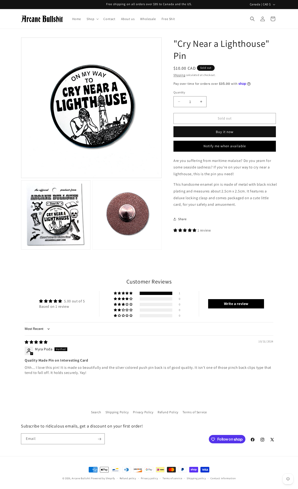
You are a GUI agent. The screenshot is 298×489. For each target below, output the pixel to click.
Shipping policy (196, 478)
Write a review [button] (236, 303)
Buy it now (225, 131)
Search (96, 412)
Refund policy (128, 478)
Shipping (179, 75)
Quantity (179, 92)
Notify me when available (224, 146)
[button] (92, 19)
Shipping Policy (117, 412)
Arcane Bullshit (81, 478)
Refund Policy (168, 412)
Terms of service (172, 478)
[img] (36, 342)
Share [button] (182, 219)
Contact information (223, 478)
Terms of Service (195, 412)
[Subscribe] (99, 439)
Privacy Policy (143, 412)
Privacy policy (149, 478)
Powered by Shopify (103, 478)
